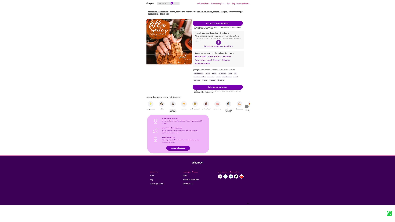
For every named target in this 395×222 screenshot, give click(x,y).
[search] (172, 3)
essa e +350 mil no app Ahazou (217, 23)
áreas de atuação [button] (216, 4)
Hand (230, 73)
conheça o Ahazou (203, 4)
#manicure (217, 60)
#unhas (210, 56)
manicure (211, 77)
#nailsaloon (227, 56)
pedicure (212, 80)
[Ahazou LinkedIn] (231, 176)
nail (235, 73)
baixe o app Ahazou (242, 4)
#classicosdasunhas (202, 64)
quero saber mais (178, 148)
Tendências (222, 73)
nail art (236, 77)
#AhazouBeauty (200, 56)
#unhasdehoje (200, 60)
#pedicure (217, 56)
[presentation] (247, 106)
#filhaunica (226, 60)
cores (218, 77)
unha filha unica (204, 11)
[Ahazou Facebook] (225, 176)
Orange (205, 80)
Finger (224, 11)
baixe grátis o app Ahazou (217, 87)
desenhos (221, 80)
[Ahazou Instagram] (220, 176)
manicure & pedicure (158, 11)
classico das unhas (199, 77)
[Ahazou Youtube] (241, 176)
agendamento (227, 77)
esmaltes (197, 80)
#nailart (209, 60)
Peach (216, 11)
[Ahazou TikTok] (236, 176)
